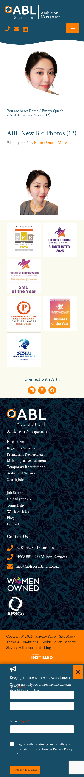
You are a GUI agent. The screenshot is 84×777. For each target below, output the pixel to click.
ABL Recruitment (20, 12)
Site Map (66, 636)
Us (26, 511)
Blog (10, 517)
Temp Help (15, 505)
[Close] (78, 672)
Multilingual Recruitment (26, 460)
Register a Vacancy (21, 448)
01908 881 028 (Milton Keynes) (41, 557)
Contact (13, 524)
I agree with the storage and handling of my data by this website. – (44, 749)
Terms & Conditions (22, 642)
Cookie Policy (51, 642)
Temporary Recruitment (26, 466)
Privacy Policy (46, 636)
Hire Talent (16, 441)
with (20, 511)
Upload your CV (19, 498)
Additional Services (22, 473)
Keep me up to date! (25, 770)
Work (12, 511)
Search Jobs (15, 479)
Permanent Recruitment (26, 454)
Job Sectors (15, 492)
